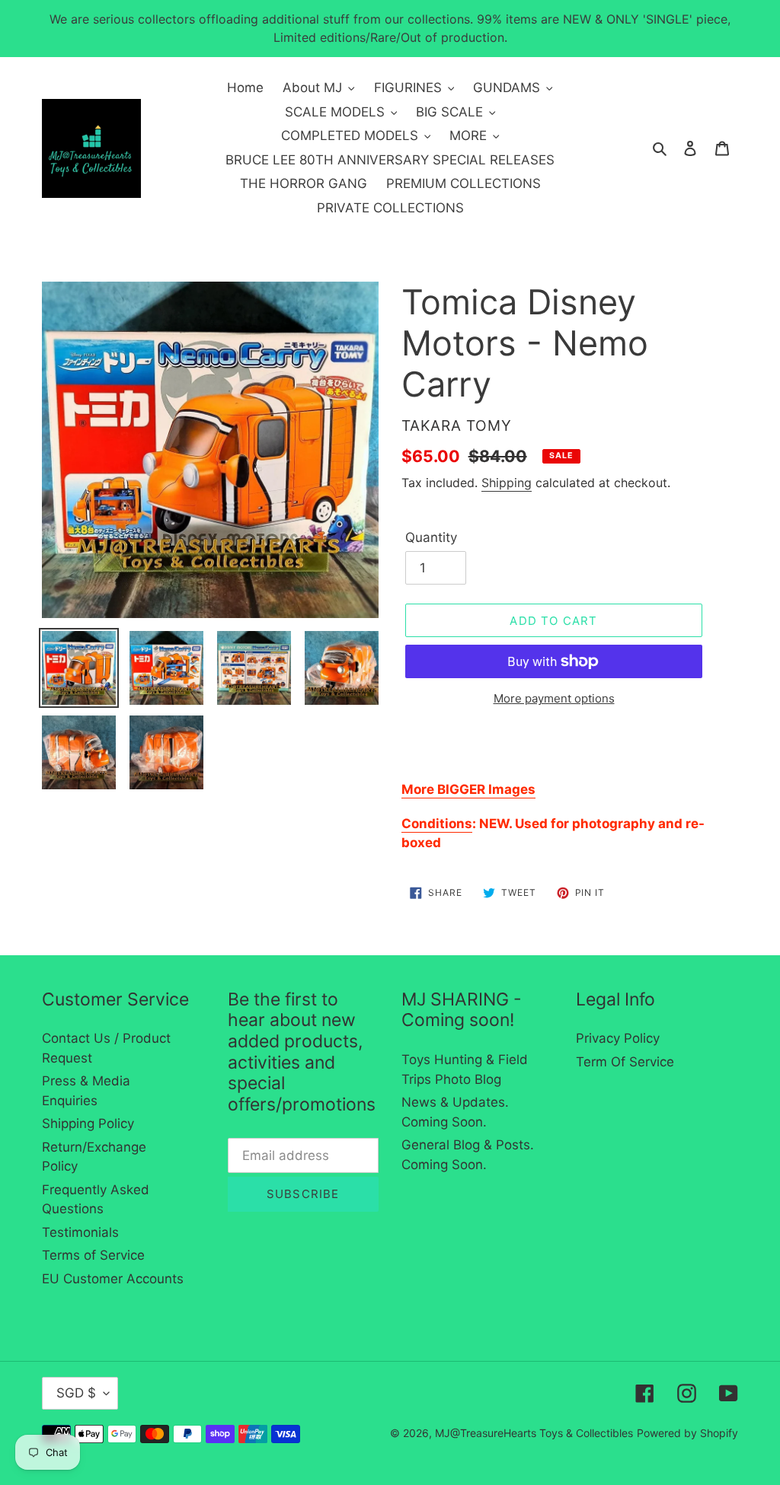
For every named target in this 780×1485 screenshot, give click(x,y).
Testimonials (80, 1232)
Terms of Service (93, 1255)
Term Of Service (625, 1061)
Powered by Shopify (687, 1432)
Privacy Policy (618, 1038)
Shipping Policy (88, 1123)
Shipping (506, 482)
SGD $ (76, 1393)
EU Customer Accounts (113, 1278)
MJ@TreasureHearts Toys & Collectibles (534, 1432)
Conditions (436, 823)
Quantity (431, 537)
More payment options (554, 698)
